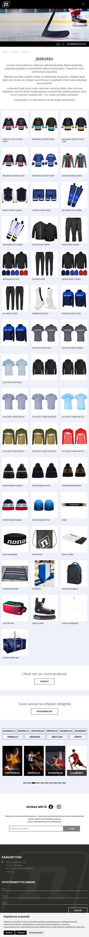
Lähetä (78, 910)
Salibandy (80, 731)
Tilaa (71, 828)
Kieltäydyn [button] (21, 933)
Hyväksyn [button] (9, 933)
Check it (44, 681)
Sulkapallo (66, 731)
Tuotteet (15, 51)
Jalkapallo (9, 731)
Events (78, 737)
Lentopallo (37, 731)
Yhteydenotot (44, 711)
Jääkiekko (26, 51)
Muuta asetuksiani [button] (36, 933)
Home (4, 51)
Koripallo (23, 731)
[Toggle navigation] (83, 4)
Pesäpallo (12, 737)
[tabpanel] (12, 761)
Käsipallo (52, 731)
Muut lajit (57, 737)
